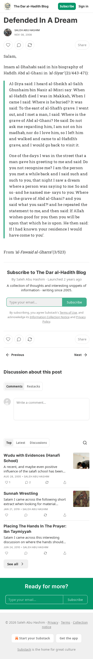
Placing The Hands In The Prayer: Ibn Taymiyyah (35, 529)
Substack (24, 649)
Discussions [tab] (38, 443)
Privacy (53, 622)
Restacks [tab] (33, 386)
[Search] (84, 442)
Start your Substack (34, 638)
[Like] (8, 45)
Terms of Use (68, 312)
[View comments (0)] (18, 45)
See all (12, 564)
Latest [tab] (20, 443)
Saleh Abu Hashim (27, 30)
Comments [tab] (14, 386)
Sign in (83, 6)
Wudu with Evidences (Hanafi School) (32, 458)
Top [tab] (9, 443)
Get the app (69, 638)
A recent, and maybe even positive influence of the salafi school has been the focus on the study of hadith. (33, 468)
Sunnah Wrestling (21, 493)
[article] (46, 469)
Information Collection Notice (50, 317)
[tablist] (23, 386)
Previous (17, 355)
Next (78, 355)
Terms (65, 622)
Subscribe (67, 6)
